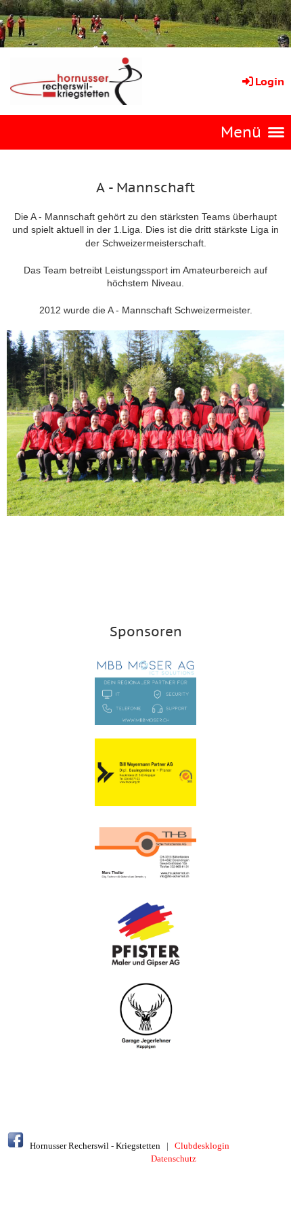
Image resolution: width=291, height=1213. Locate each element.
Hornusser (48, 1146)
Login (269, 81)
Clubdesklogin (202, 1146)
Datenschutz (173, 1158)
